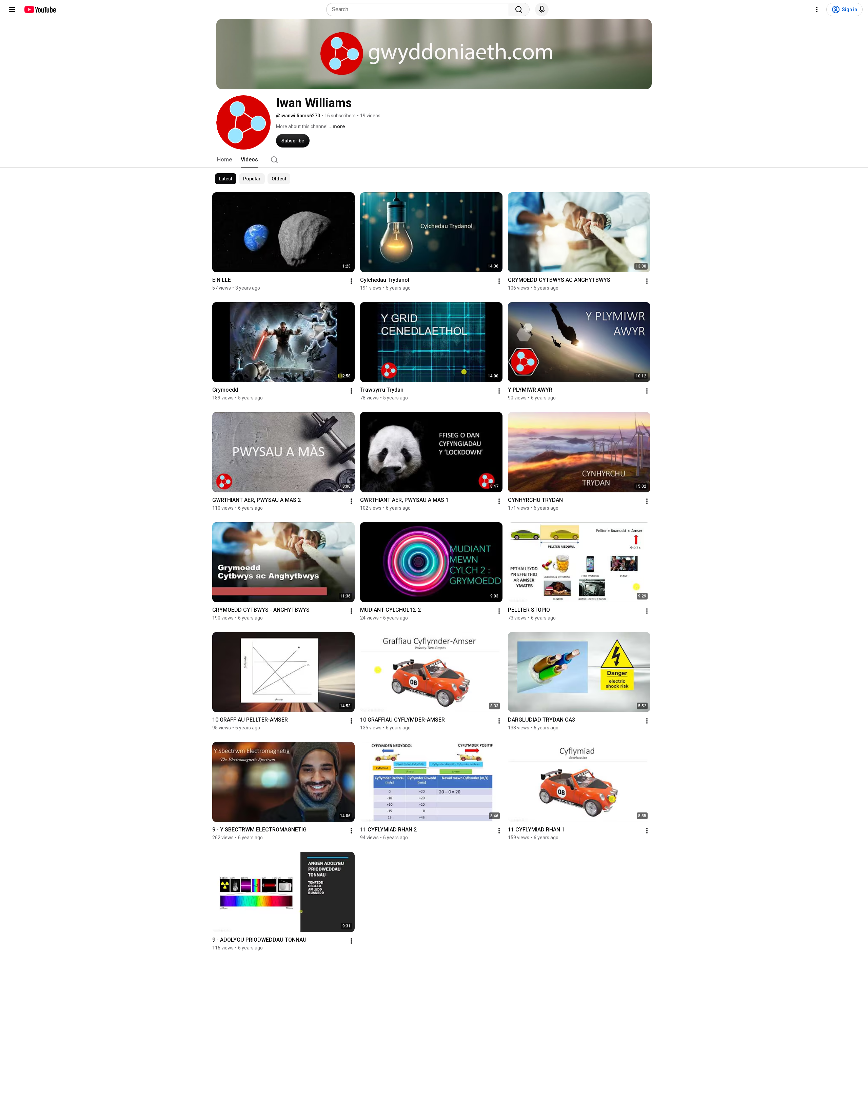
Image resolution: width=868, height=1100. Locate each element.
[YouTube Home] (40, 9)
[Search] (519, 9)
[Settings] (817, 9)
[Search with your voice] (542, 9)
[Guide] (12, 9)
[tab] (224, 160)
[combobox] (419, 9)
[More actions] (351, 281)
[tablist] (434, 160)
